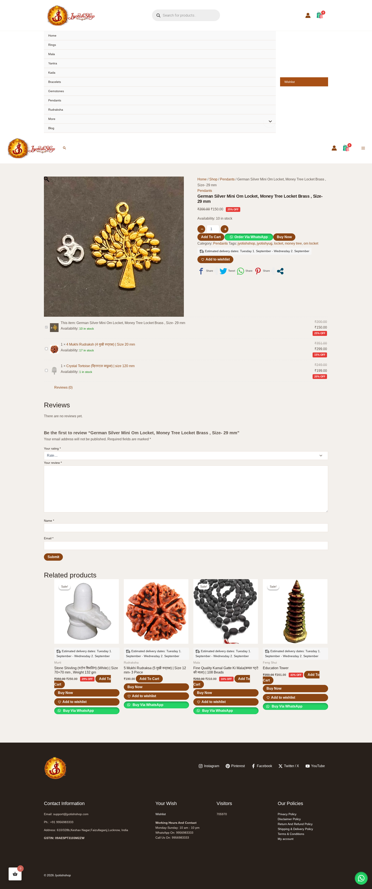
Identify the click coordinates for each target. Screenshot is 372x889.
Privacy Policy (287, 814)
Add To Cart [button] (149, 679)
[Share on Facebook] (205, 271)
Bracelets (54, 82)
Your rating (52, 448)
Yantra (52, 63)
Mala (51, 54)
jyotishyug (264, 243)
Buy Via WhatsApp (78, 710)
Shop (213, 179)
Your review (53, 462)
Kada (51, 72)
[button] (64, 148)
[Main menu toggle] (363, 148)
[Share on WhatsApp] (245, 271)
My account (285, 839)
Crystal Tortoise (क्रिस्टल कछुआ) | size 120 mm (100, 366)
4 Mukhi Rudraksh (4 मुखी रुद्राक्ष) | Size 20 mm (100, 344)
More (51, 119)
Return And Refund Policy (295, 824)
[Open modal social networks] (280, 271)
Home (52, 35)
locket (278, 243)
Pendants (54, 100)
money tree (293, 243)
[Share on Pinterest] (262, 271)
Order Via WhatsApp (251, 237)
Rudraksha (55, 109)
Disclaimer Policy (289, 819)
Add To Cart (211, 237)
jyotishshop (246, 243)
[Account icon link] (308, 15)
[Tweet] (227, 271)
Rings (52, 45)
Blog (51, 128)
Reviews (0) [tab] (63, 387)
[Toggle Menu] (269, 121)
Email (48, 538)
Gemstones (56, 91)
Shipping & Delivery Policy (295, 829)
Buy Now (284, 237)
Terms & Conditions (291, 834)
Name (49, 520)
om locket (311, 243)
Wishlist (289, 82)
